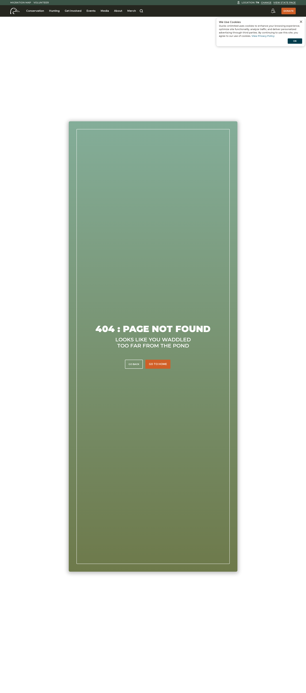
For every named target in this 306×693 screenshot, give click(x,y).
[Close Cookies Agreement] (301, 22)
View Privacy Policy (263, 36)
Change (266, 2)
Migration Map (20, 2)
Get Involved (73, 10)
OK (295, 41)
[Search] (141, 11)
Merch (131, 10)
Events (91, 10)
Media (105, 10)
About (118, 10)
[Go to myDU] (273, 11)
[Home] (15, 11)
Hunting (54, 10)
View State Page (284, 2)
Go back (134, 364)
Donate (289, 10)
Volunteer (41, 2)
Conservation (35, 10)
